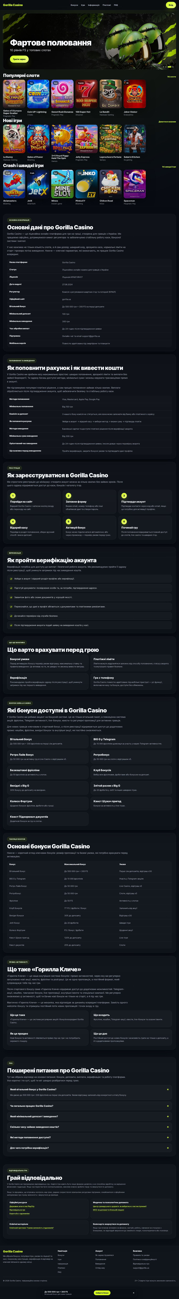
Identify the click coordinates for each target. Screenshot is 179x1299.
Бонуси (74, 5)
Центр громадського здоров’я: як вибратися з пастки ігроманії (119, 1206)
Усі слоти (171, 77)
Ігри (83, 5)
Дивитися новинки (167, 121)
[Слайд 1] (163, 67)
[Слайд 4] (172, 67)
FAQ (116, 5)
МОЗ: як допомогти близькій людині (108, 1210)
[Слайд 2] (166, 67)
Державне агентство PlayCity (22, 1206)
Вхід (171, 5)
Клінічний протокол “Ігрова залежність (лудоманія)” (32, 1228)
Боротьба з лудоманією (20, 1213)
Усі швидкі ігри (169, 167)
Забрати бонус (102, 1293)
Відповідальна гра (17, 1210)
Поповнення (100, 1259)
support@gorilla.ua (141, 1268)
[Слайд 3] (168, 67)
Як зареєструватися (104, 1255)
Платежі (107, 5)
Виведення (100, 1264)
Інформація (93, 5)
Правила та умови (141, 1255)
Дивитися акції (21, 59)
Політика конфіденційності (145, 1259)
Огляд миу (100, 1268)
